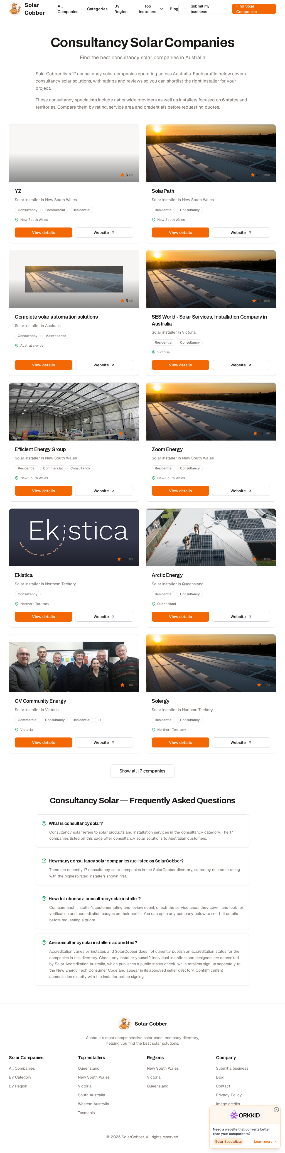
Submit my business (200, 9)
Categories (97, 8)
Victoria (85, 1086)
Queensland (88, 1068)
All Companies (68, 9)
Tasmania (86, 1112)
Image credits (228, 1103)
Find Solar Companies (246, 9)
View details (43, 232)
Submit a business (232, 1068)
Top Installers (147, 9)
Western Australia (93, 1103)
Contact (223, 1086)
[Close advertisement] (276, 1109)
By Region (120, 9)
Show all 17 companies (142, 771)
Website (101, 232)
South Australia (91, 1094)
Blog (174, 8)
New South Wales (94, 1077)
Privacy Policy (229, 1094)
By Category (20, 1077)
